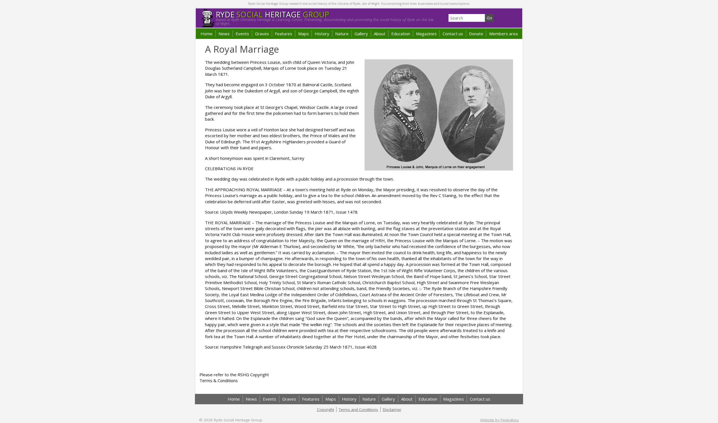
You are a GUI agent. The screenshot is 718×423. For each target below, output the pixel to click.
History (322, 33)
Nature (342, 33)
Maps (303, 33)
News (224, 33)
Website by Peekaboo (499, 419)
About (379, 33)
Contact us (453, 33)
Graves (262, 33)
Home (207, 33)
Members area (503, 33)
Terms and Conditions (358, 409)
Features (283, 33)
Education (400, 33)
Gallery (361, 33)
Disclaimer (392, 409)
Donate (476, 33)
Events (242, 33)
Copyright (325, 409)
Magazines (426, 33)
